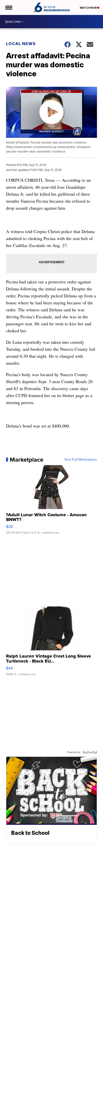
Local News (21, 43)
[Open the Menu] (8, 7)
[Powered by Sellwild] (89, 752)
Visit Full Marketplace (80, 459)
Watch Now (88, 7)
